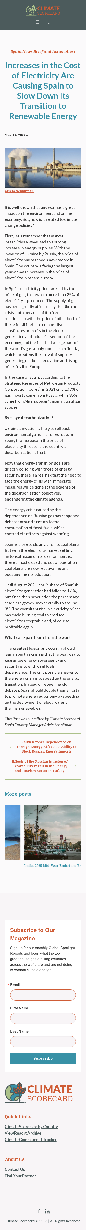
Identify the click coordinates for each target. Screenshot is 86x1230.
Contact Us (15, 1169)
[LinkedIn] (47, 1211)
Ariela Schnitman (19, 191)
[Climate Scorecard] (43, 10)
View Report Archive (23, 1133)
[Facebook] (39, 1211)
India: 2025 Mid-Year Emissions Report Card (41, 865)
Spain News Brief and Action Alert (43, 51)
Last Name (19, 1031)
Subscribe (43, 1058)
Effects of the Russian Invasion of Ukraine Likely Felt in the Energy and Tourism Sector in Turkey (39, 766)
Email (15, 985)
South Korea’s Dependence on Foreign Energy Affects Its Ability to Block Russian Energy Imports (46, 746)
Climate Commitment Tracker (31, 1139)
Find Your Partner (20, 1175)
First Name (19, 1008)
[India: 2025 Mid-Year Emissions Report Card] (43, 832)
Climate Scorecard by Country (31, 1126)
